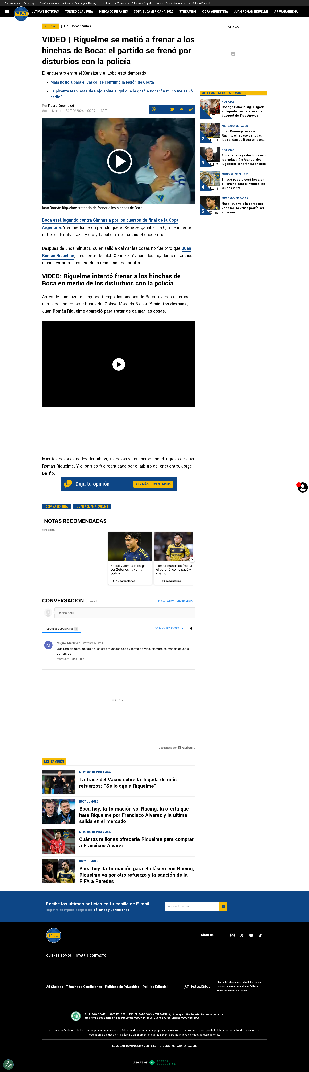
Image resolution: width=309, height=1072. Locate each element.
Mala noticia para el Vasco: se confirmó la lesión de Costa (102, 82)
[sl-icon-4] (251, 935)
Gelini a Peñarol (201, 3)
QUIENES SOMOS (59, 956)
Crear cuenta (185, 600)
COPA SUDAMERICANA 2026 (153, 11)
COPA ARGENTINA (215, 11)
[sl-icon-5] (260, 935)
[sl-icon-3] (241, 935)
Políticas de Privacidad (122, 987)
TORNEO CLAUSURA (79, 11)
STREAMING (187, 11)
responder (63, 659)
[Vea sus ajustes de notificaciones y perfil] (191, 628)
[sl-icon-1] (223, 935)
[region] (118, 674)
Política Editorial (155, 987)
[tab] (61, 628)
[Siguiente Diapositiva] (192, 559)
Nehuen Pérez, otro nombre (172, 3)
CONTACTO (98, 956)
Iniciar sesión (166, 600)
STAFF (81, 956)
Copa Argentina (57, 506)
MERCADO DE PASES (113, 11)
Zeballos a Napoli (141, 3)
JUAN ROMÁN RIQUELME (251, 11)
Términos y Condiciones (111, 910)
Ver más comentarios (153, 484)
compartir (170, 659)
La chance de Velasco (114, 3)
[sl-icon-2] (232, 935)
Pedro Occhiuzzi (61, 105)
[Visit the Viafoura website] (186, 747)
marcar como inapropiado (185, 662)
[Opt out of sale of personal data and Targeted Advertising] (8, 1064)
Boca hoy (29, 3)
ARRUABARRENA (286, 11)
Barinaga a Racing (85, 3)
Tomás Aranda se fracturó (55, 3)
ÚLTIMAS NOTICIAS (45, 11)
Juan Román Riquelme (92, 506)
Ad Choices (54, 987)
